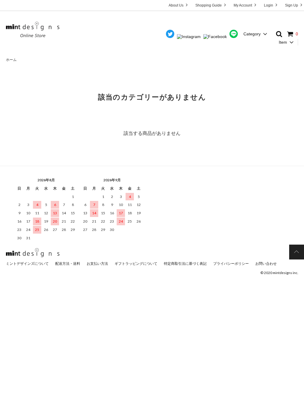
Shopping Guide (209, 5)
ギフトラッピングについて (136, 263)
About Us (176, 5)
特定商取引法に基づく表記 (185, 263)
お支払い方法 (97, 263)
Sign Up (292, 5)
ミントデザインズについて (27, 263)
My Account (243, 5)
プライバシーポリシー (231, 263)
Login (269, 5)
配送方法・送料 (67, 263)
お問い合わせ (266, 263)
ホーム (11, 60)
